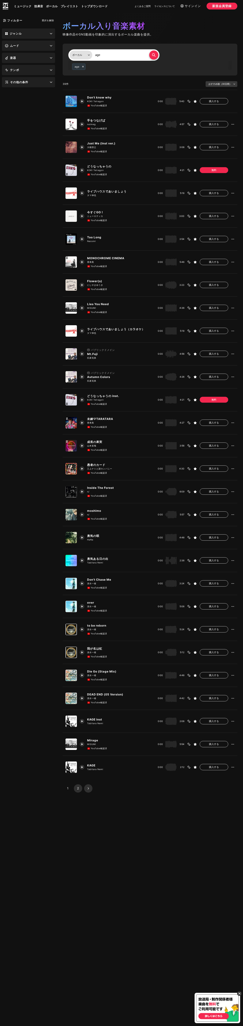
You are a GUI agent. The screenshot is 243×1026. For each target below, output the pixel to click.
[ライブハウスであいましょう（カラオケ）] (71, 331)
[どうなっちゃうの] (71, 170)
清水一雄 (91, 583)
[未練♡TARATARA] (71, 422)
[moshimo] (71, 514)
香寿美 (90, 262)
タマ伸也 (91, 195)
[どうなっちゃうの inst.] (71, 400)
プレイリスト (69, 6)
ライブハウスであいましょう (107, 191)
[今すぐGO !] (71, 216)
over (90, 602)
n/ (88, 491)
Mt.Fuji (92, 354)
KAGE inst (94, 719)
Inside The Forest (100, 488)
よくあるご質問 (143, 6)
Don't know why (99, 97)
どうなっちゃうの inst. (103, 396)
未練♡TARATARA (100, 419)
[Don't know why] (71, 101)
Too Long (94, 237)
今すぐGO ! (95, 212)
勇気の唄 (93, 536)
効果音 (38, 6)
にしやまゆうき (95, 285)
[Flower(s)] (71, 285)
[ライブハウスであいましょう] (71, 193)
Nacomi (91, 241)
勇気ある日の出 (97, 559)
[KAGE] (71, 767)
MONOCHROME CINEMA (105, 258)
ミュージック (23, 6)
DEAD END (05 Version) (105, 694)
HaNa (90, 539)
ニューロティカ (95, 216)
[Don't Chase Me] (71, 583)
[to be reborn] (71, 629)
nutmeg (91, 124)
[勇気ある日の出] (71, 560)
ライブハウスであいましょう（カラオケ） (116, 329)
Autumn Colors (98, 377)
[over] (71, 606)
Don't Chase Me (99, 579)
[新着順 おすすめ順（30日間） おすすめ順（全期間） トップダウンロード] (221, 84)
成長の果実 (94, 442)
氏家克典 (91, 358)
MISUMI (91, 308)
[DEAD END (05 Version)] (71, 698)
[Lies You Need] (71, 308)
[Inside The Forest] (71, 491)
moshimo (94, 511)
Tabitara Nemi (95, 562)
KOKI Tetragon (95, 101)
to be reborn (96, 625)
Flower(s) (94, 281)
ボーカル (52, 6)
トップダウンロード (94, 6)
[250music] (5, 6)
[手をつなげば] (71, 124)
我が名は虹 (94, 648)
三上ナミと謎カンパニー (99, 468)
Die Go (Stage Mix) (102, 671)
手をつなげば (96, 120)
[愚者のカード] (71, 468)
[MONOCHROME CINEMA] (71, 262)
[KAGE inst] (71, 721)
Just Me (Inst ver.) (101, 143)
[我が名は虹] (71, 652)
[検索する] (153, 55)
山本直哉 (91, 445)
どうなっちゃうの (99, 166)
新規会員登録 (222, 6)
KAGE (91, 765)
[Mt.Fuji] (71, 354)
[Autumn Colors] (71, 377)
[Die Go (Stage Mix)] (71, 675)
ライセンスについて (164, 6)
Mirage (92, 740)
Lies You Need (98, 304)
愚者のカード (96, 465)
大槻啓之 (91, 147)
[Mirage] (71, 744)
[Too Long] (71, 239)
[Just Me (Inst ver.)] (71, 147)
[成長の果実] (71, 445)
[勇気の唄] (71, 537)
